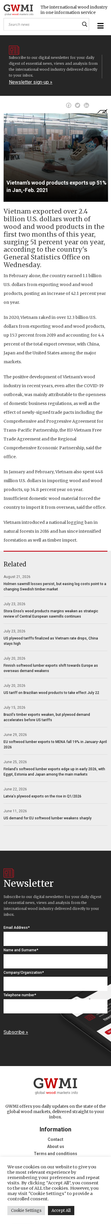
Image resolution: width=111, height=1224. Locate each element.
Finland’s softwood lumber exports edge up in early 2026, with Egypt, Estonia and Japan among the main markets (54, 771)
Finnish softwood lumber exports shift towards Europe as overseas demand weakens (51, 668)
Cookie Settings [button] (26, 1210)
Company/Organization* (24, 973)
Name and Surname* (21, 950)
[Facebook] (68, 105)
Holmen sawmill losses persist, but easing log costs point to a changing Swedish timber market (55, 586)
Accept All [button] (61, 1210)
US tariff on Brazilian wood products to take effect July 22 (51, 693)
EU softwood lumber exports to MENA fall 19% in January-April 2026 (55, 744)
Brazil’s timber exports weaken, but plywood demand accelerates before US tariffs (47, 717)
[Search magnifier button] (85, 24)
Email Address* (17, 928)
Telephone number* (20, 995)
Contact (55, 1139)
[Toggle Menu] (99, 26)
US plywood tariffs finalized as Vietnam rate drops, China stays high (51, 641)
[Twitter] (77, 105)
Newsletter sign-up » (30, 82)
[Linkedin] (86, 105)
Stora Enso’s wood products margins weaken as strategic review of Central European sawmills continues (51, 614)
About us (55, 1146)
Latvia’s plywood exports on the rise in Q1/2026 (42, 796)
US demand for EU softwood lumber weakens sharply (47, 818)
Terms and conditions (55, 1153)
